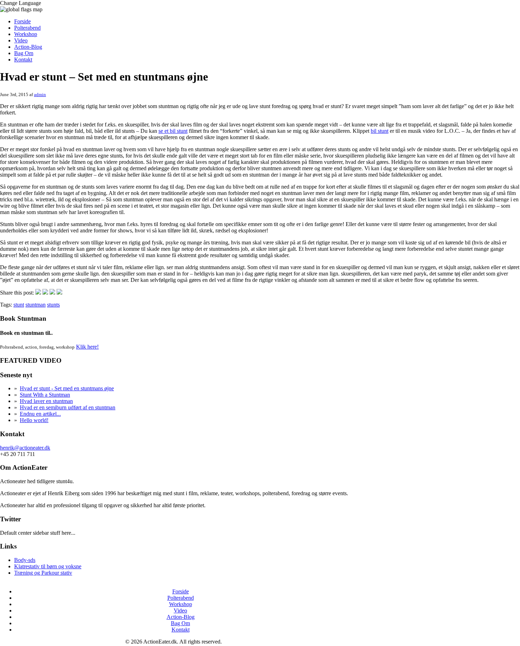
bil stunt (379, 131)
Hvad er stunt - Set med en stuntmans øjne (67, 388)
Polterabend (27, 28)
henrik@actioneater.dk (25, 448)
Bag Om (23, 53)
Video (21, 40)
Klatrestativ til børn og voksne (47, 566)
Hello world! (34, 420)
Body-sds (24, 560)
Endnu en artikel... (40, 414)
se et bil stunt (172, 131)
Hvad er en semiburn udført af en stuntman (67, 407)
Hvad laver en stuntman (46, 401)
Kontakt (23, 60)
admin (40, 94)
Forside (22, 21)
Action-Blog (28, 47)
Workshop (25, 34)
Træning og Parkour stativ (43, 573)
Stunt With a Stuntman (45, 395)
